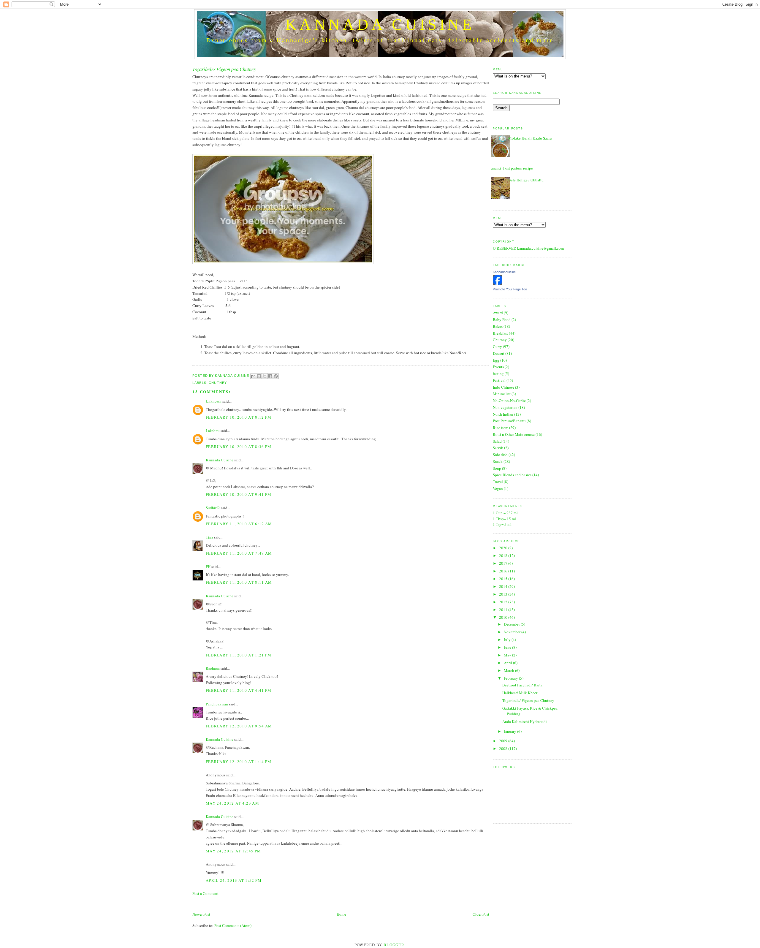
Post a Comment (205, 893)
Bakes (498, 326)
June (508, 647)
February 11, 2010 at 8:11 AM (239, 582)
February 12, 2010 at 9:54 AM (239, 726)
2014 (503, 586)
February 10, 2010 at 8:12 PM (238, 417)
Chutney (218, 382)
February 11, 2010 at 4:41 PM (238, 690)
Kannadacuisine (504, 272)
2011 (503, 609)
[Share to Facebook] (270, 376)
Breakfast (500, 333)
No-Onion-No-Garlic (509, 400)
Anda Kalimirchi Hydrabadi (524, 721)
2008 (503, 748)
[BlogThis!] (259, 376)
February (511, 678)
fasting (498, 373)
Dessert (498, 353)
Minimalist (502, 393)
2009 (503, 740)
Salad (497, 441)
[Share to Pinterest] (276, 376)
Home (341, 914)
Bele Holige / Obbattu (526, 180)
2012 (503, 601)
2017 (503, 563)
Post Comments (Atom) (232, 925)
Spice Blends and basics (512, 474)
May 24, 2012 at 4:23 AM (232, 803)
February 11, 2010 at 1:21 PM (238, 655)
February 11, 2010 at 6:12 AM (239, 523)
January (510, 731)
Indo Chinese (503, 387)
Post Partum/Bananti (509, 420)
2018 (503, 555)
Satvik (498, 447)
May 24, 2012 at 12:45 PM (233, 851)
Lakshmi (213, 430)
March (509, 670)
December (512, 624)
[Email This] (253, 376)
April (508, 662)
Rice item (500, 427)
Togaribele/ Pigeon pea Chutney (528, 700)
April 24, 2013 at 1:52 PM (234, 880)
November (512, 631)
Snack (498, 461)
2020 (503, 547)
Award (498, 312)
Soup (497, 468)
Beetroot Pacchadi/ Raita (522, 685)
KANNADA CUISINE (380, 24)
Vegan (498, 488)
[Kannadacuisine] (497, 283)
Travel (498, 481)
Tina (209, 537)
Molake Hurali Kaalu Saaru (530, 138)
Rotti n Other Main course (514, 434)
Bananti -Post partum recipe (510, 168)
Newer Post (201, 914)
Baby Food (502, 319)
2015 (503, 578)
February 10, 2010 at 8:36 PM (238, 446)
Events (498, 366)
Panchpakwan (217, 704)
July (508, 639)
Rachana (213, 668)
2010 (503, 617)
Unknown (213, 401)
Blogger (394, 944)
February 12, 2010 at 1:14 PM (238, 761)
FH (208, 566)
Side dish (500, 454)
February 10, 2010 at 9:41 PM (238, 494)
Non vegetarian (505, 407)
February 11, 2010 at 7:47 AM (239, 553)
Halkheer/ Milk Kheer (519, 692)
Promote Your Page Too (510, 289)
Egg (496, 360)
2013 (503, 594)
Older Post (481, 914)
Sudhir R (213, 507)
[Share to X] (264, 376)
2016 (503, 571)
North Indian (503, 414)
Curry (497, 346)
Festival (499, 380)
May (508, 655)
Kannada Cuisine (232, 375)
